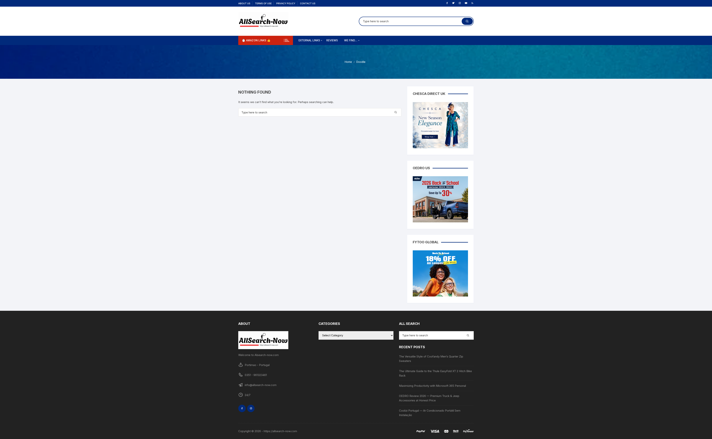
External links (309, 40)
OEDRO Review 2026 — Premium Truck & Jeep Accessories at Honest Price (429, 398)
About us (244, 3)
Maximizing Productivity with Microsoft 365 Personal (432, 385)
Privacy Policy (285, 3)
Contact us (307, 3)
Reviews (332, 40)
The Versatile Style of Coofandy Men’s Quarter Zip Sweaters (431, 359)
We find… (350, 40)
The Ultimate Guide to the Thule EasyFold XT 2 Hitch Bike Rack (435, 373)
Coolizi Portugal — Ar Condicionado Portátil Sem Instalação (429, 413)
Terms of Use (263, 3)
